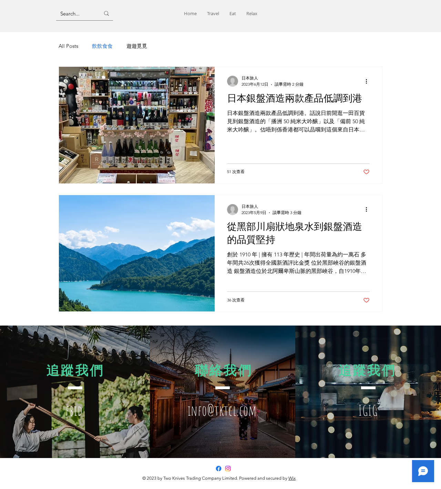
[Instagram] (228, 468)
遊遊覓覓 (136, 46)
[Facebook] (218, 468)
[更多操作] (369, 81)
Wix (292, 478)
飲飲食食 (102, 46)
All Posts (68, 46)
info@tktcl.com (222, 410)
